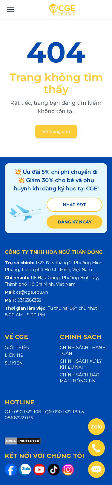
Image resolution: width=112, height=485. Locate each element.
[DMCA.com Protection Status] (23, 441)
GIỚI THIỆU (17, 347)
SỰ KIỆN (14, 363)
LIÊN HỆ (14, 355)
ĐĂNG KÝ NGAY (75, 222)
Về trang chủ (56, 131)
